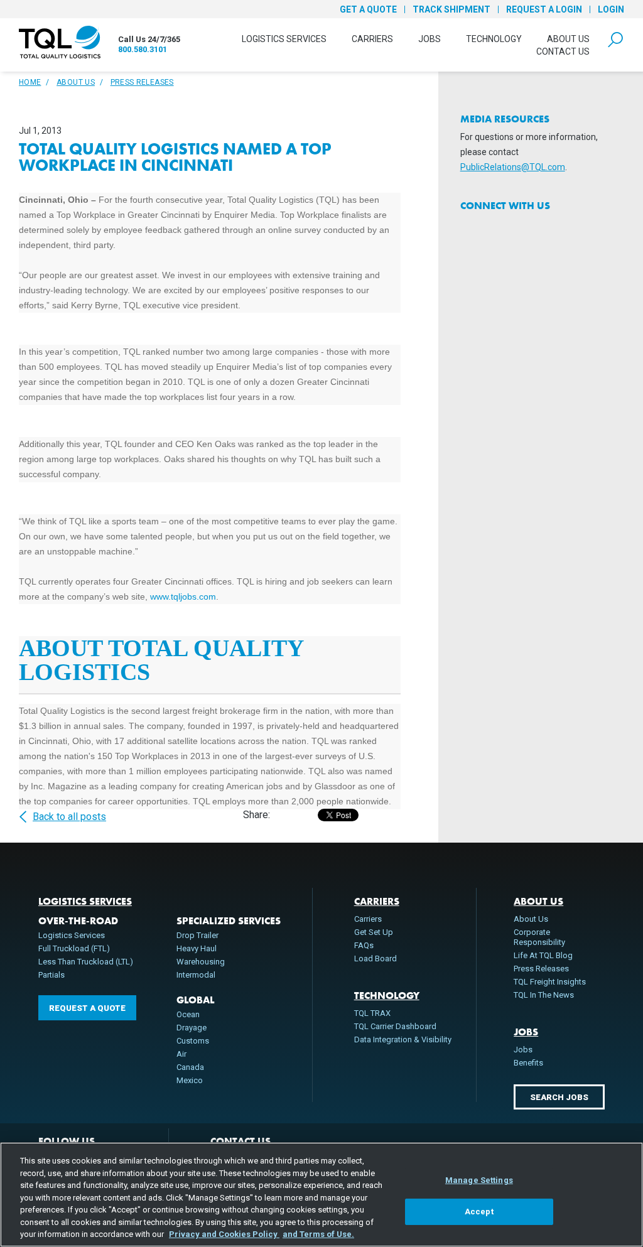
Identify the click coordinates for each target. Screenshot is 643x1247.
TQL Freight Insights (550, 981)
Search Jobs (559, 1097)
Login (611, 9)
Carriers (372, 39)
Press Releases (142, 82)
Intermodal (195, 975)
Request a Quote (87, 1008)
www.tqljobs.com (183, 596)
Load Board (375, 958)
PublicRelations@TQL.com (512, 167)
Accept (479, 1211)
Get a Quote (368, 9)
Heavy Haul (196, 948)
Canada (190, 1067)
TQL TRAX (372, 1013)
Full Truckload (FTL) (74, 948)
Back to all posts (69, 817)
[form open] (615, 38)
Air (181, 1054)
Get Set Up (373, 932)
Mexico (189, 1080)
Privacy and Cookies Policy (224, 1234)
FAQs (364, 945)
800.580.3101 (142, 49)
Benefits (528, 1062)
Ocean (188, 1014)
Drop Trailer (197, 935)
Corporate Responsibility (539, 937)
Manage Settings (479, 1180)
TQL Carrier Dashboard (395, 1026)
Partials (51, 975)
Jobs (429, 39)
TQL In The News (544, 995)
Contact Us (563, 51)
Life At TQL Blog (543, 955)
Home (30, 82)
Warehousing (200, 961)
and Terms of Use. (318, 1234)
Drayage (191, 1027)
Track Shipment (451, 9)
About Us (568, 39)
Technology (494, 39)
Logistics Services (284, 39)
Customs (192, 1040)
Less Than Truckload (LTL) (85, 961)
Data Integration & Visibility (402, 1039)
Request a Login (544, 9)
